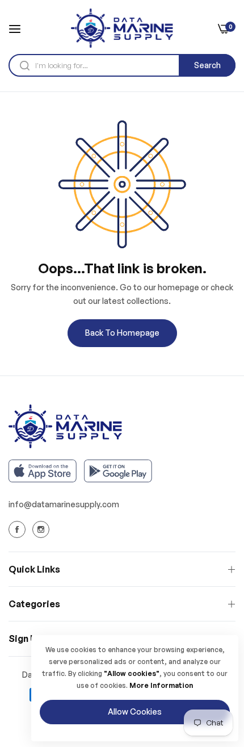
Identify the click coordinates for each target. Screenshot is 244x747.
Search (207, 65)
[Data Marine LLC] (122, 28)
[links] (19, 529)
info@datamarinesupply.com (64, 504)
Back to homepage (122, 332)
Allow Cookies (135, 711)
